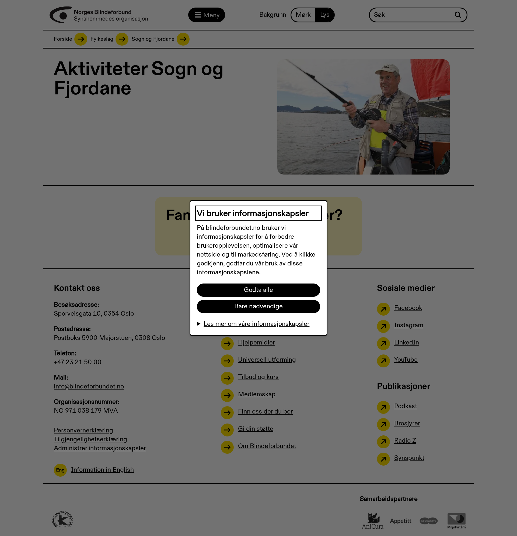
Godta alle (258, 290)
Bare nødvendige (258, 306)
